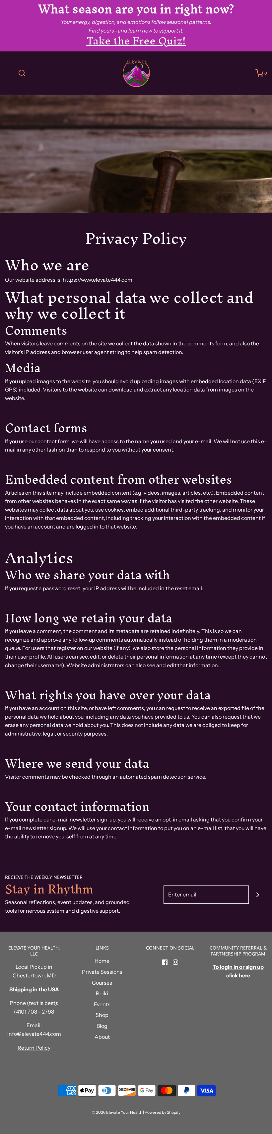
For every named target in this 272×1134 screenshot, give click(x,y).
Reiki (102, 993)
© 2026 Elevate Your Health (117, 1112)
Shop (102, 1015)
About (102, 1036)
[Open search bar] (24, 73)
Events (102, 1004)
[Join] (258, 895)
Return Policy (34, 1047)
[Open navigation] (9, 73)
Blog (102, 1026)
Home (102, 960)
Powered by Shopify (162, 1112)
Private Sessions (102, 971)
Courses (102, 982)
